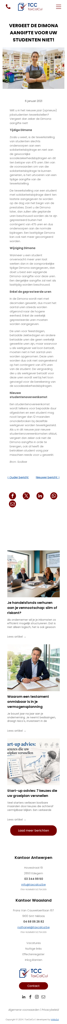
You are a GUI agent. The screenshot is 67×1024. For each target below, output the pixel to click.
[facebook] (30, 997)
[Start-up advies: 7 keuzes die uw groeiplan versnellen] (33, 761)
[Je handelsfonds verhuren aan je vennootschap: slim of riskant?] (33, 573)
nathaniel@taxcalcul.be (33, 927)
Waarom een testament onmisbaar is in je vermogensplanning (28, 701)
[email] (43, 997)
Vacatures (33, 943)
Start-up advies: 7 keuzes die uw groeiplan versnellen (32, 793)
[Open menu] (58, 7)
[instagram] (37, 997)
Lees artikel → (16, 637)
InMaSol (55, 1019)
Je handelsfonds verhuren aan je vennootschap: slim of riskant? (32, 607)
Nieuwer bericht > (48, 477)
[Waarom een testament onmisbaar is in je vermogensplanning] (33, 667)
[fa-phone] (8, 9)
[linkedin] (24, 997)
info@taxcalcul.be (33, 884)
